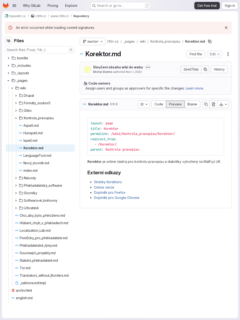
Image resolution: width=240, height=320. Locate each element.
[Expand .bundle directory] (8, 58)
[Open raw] (213, 104)
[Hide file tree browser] (8, 40)
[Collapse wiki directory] (12, 88)
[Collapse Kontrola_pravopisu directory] (16, 118)
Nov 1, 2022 (134, 72)
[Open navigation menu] (14, 5)
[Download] (223, 104)
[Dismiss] (226, 27)
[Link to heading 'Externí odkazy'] (123, 172)
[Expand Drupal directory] (16, 95)
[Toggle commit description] (148, 67)
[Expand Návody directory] (16, 178)
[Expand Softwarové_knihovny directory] (16, 200)
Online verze (104, 187)
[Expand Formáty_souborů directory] (16, 103)
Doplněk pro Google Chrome (116, 198)
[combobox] (40, 49)
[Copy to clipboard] (218, 123)
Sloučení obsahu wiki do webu (118, 67)
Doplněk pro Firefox (110, 192)
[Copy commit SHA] (205, 69)
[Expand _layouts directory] (8, 73)
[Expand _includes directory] (8, 65)
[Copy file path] (210, 41)
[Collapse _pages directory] (8, 80)
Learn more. (195, 88)
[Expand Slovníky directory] (16, 193)
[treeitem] (40, 58)
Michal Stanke (102, 72)
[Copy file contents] (206, 104)
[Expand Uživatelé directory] (16, 208)
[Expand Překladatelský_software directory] (16, 185)
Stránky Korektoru (108, 182)
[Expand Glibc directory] (16, 110)
